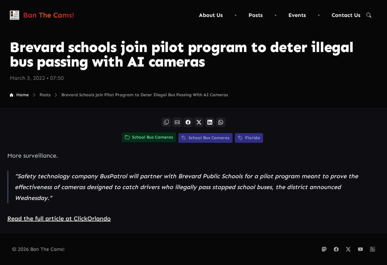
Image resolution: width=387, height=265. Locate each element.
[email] (177, 122)
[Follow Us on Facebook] (336, 249)
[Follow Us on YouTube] (360, 249)
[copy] (166, 122)
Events (297, 15)
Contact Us (346, 15)
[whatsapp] (221, 122)
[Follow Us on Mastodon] (324, 249)
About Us (211, 15)
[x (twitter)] (199, 122)
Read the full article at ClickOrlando (59, 218)
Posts (256, 15)
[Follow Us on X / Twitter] (348, 249)
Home (22, 94)
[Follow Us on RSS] (372, 249)
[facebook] (188, 122)
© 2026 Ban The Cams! (38, 249)
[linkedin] (210, 122)
